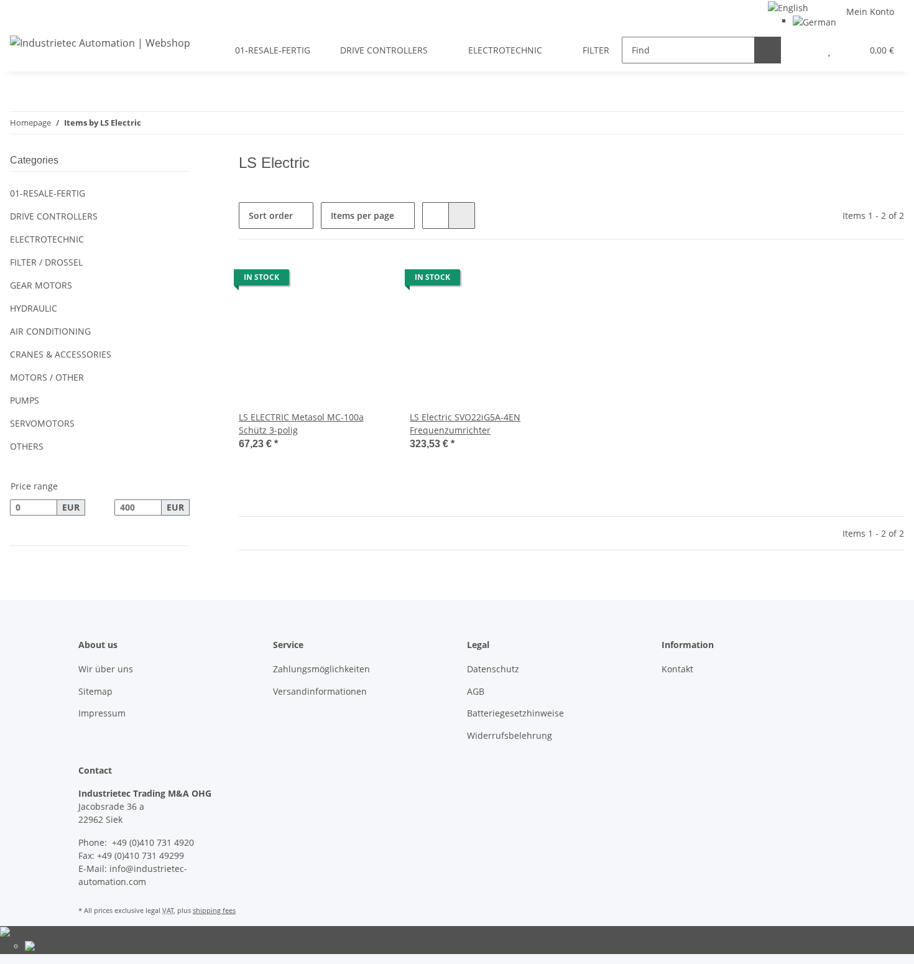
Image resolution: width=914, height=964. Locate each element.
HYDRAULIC (33, 308)
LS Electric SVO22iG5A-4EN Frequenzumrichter (465, 423)
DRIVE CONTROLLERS (54, 216)
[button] (804, 50)
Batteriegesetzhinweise (515, 713)
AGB (475, 691)
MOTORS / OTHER (47, 377)
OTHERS (27, 446)
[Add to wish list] (368, 280)
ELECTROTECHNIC (47, 239)
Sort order (271, 215)
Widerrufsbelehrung (509, 735)
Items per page (362, 215)
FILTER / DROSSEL (46, 262)
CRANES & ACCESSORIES (60, 354)
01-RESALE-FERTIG (47, 193)
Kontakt (677, 669)
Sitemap (95, 691)
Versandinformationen (320, 691)
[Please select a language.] (788, 6)
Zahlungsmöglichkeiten (321, 669)
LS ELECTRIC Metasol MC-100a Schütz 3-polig (301, 423)
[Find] (767, 50)
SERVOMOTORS (42, 423)
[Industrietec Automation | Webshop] (100, 43)
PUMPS (24, 400)
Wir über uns (105, 669)
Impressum (102, 713)
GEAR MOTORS (41, 285)
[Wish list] (829, 50)
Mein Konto (870, 11)
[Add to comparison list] (336, 280)
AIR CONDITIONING (50, 331)
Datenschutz (493, 669)
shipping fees (214, 910)
